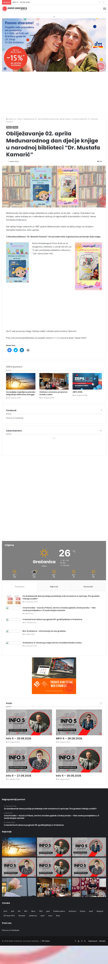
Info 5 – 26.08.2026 (68, 775)
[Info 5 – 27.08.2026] (29, 760)
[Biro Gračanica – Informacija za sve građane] (13, 635)
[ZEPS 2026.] (87, 381)
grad (48, 911)
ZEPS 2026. (78, 392)
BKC (26, 911)
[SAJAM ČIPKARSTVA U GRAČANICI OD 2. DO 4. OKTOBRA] (89, 887)
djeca (33, 911)
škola (58, 916)
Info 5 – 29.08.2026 (18, 738)
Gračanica (72, 911)
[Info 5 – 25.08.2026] (89, 867)
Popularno (19, 586)
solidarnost (33, 916)
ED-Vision (46, 941)
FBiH (41, 911)
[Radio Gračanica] (14, 8)
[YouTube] (78, 941)
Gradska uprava (59, 911)
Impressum (92, 941)
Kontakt (102, 941)
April (12, 911)
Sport (43, 916)
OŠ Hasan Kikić (9, 916)
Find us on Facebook (14, 418)
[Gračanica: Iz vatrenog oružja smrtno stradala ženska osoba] (13, 646)
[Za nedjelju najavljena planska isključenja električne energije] (20, 381)
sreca (50, 916)
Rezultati (22, 916)
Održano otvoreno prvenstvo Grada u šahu (53, 393)
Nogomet (100, 911)
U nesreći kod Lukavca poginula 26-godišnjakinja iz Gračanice (52, 619)
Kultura (82, 911)
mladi (91, 911)
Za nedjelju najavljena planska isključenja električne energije (20, 393)
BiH (19, 911)
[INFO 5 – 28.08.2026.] (79, 722)
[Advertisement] (54, 94)
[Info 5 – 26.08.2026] (79, 760)
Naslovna (12, 119)
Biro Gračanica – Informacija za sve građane (44, 631)
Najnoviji (54, 586)
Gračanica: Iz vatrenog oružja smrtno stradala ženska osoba (52, 642)
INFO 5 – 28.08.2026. (69, 738)
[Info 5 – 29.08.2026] (29, 722)
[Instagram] (81, 941)
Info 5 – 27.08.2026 (20, 2)
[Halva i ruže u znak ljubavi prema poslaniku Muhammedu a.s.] (19, 887)
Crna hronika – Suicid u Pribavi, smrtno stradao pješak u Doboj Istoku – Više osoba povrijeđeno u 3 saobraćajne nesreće (59, 609)
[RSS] (84, 941)
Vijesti (19, 119)
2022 (5, 911)
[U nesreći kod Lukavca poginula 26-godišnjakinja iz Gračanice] (13, 623)
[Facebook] (75, 941)
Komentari (88, 586)
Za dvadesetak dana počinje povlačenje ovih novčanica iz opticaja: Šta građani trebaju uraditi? (61, 597)
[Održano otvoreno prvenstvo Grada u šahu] (54, 381)
